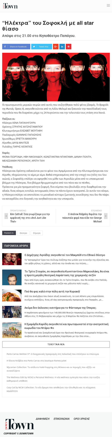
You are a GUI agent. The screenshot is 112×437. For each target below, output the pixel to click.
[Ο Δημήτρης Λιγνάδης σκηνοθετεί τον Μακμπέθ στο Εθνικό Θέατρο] (12, 259)
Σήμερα (36, 233)
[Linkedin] (62, 46)
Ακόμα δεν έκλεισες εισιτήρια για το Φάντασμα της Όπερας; (60, 307)
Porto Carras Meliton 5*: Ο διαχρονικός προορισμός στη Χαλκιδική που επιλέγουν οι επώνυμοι (53, 354)
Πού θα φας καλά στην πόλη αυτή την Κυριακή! (52, 291)
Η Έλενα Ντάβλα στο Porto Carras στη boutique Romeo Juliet (36, 360)
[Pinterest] (68, 46)
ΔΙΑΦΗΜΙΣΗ (42, 418)
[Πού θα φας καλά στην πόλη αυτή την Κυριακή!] (12, 295)
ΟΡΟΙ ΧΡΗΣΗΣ (82, 418)
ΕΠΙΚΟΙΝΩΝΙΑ (61, 418)
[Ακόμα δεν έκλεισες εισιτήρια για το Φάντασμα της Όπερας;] (12, 312)
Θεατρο (23, 233)
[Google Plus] (55, 46)
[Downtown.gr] (10, 5)
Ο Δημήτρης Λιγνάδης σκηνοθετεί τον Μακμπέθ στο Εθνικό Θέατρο (64, 255)
